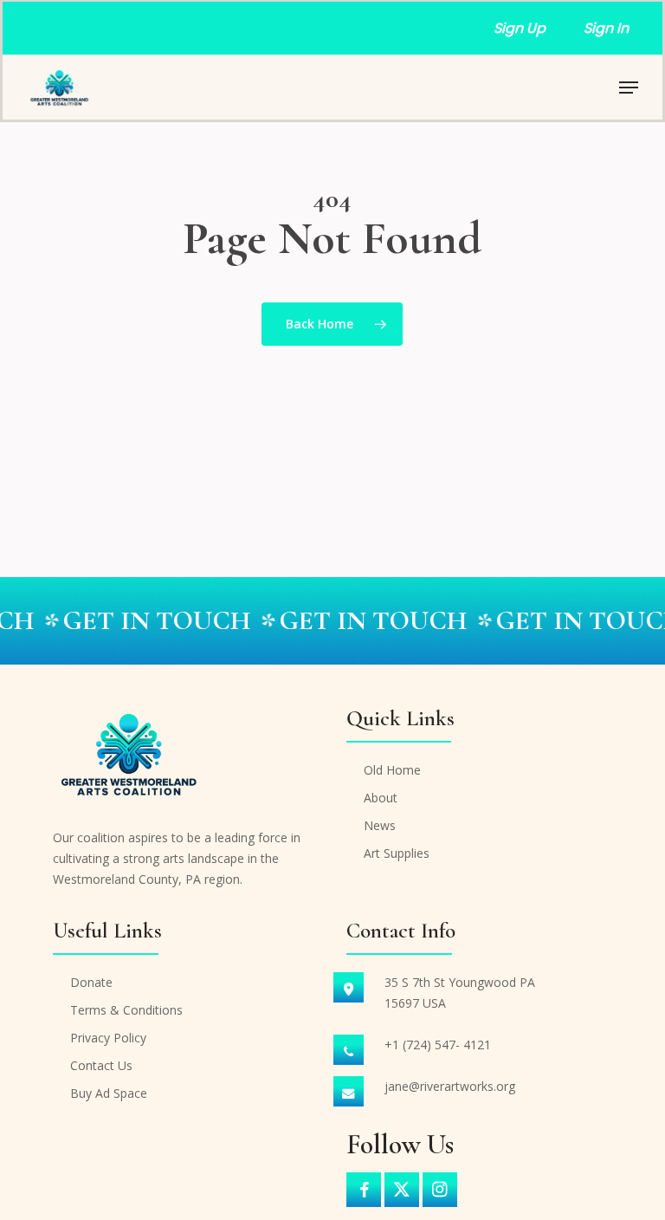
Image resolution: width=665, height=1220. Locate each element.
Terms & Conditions (126, 1010)
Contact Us (101, 1065)
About (380, 797)
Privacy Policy (108, 1037)
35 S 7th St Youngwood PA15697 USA (459, 992)
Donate (91, 982)
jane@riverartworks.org (449, 1086)
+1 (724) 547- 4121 (437, 1044)
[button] (628, 87)
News (380, 825)
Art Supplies (396, 853)
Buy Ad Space (108, 1093)
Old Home (392, 770)
